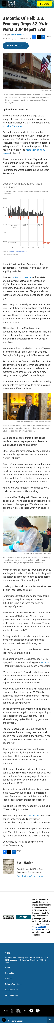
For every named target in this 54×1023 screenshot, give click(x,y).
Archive (8, 979)
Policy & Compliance (13, 984)
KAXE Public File (11, 990)
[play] (4, 1019)
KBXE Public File (11, 995)
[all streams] (50, 1020)
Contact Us (9, 973)
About (7, 967)
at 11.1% (45, 662)
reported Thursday (12, 126)
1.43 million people (21, 277)
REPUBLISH (23, 917)
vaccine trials (34, 815)
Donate (45, 4)
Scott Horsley (17, 34)
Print (48, 36)
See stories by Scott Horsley (31, 876)
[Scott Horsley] (8, 866)
